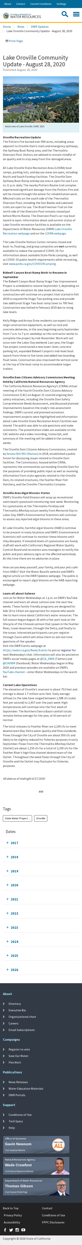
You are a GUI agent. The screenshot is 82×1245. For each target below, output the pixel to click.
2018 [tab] (14, 857)
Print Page (15, 41)
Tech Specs (16, 1121)
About (7, 4)
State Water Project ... (17, 818)
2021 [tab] (14, 899)
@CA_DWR (47, 659)
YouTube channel (14, 672)
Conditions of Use (20, 1114)
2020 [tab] (14, 885)
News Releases (18, 1082)
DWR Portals (17, 1095)
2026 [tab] (14, 970)
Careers (13, 1023)
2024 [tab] (14, 941)
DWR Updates (40, 26)
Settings (61, 4)
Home (7, 26)
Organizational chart (22, 1017)
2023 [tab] (14, 927)
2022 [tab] (14, 913)
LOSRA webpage (55, 233)
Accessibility (12, 1222)
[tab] (41, 843)
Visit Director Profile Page (16, 1192)
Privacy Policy (13, 1215)
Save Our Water (18, 1056)
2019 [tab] (14, 871)
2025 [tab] (14, 955)
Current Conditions (40, 4)
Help (12, 1128)
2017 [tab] (14, 843)
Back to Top (10, 1208)
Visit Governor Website (15, 1150)
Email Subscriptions (22, 1030)
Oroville (40, 818)
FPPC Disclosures (53, 1222)
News (20, 26)
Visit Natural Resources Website (19, 1171)
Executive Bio (17, 1010)
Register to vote (19, 1049)
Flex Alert (15, 1062)
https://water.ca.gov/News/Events (25, 650)
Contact (20, 4)
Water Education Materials (26, 1088)
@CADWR (9, 663)
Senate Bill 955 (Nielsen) (22, 454)
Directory (15, 1004)
